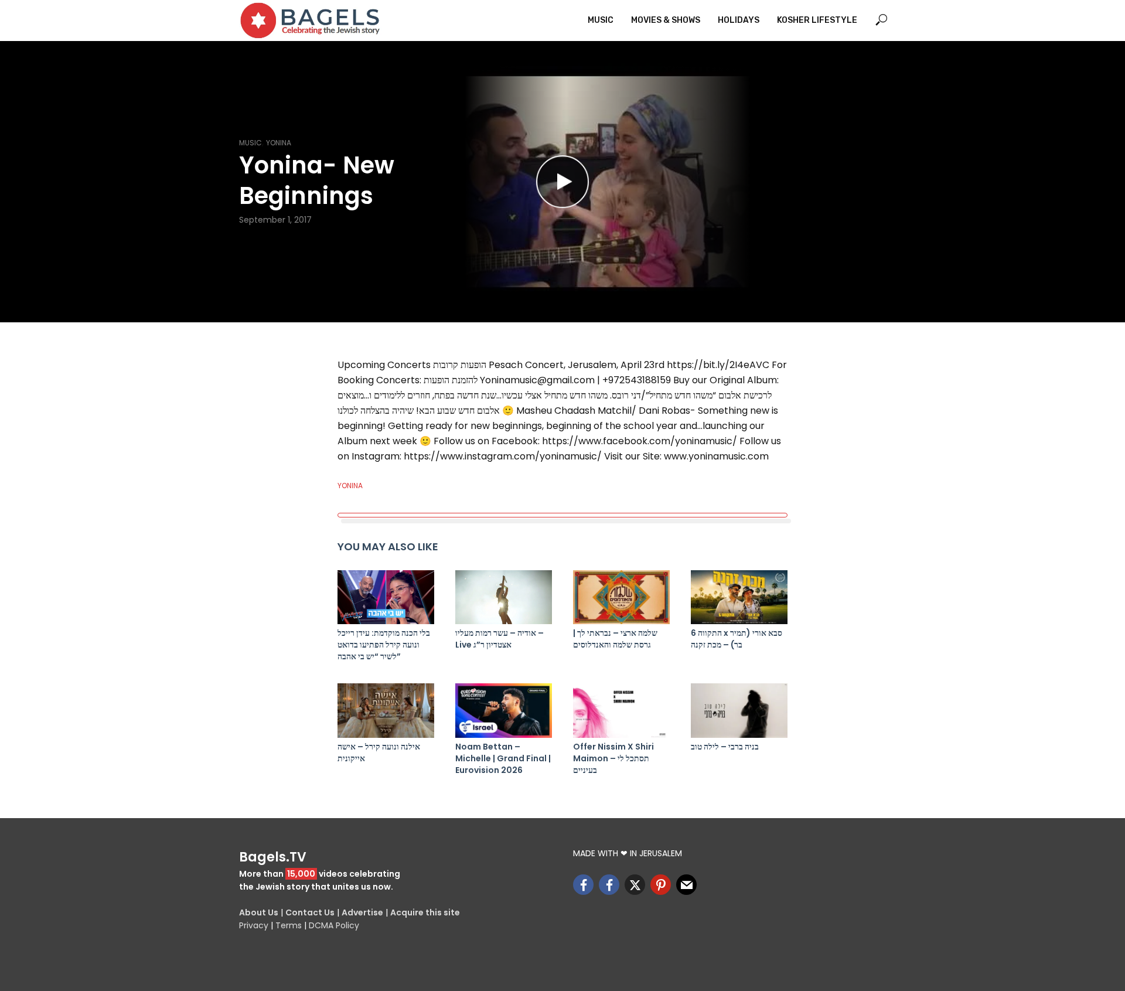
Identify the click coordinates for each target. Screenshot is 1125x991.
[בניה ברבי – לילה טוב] (739, 710)
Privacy (253, 925)
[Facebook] (583, 884)
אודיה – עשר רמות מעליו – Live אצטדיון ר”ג (499, 639)
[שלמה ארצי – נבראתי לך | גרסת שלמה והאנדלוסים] (621, 597)
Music (600, 20)
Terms (288, 925)
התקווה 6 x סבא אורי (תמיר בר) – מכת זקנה (736, 639)
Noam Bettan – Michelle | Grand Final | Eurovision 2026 (503, 758)
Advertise (362, 912)
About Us (258, 912)
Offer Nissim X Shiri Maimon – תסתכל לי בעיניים (613, 758)
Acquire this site (425, 912)
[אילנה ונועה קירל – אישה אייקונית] (386, 710)
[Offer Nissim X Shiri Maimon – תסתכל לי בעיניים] (621, 710)
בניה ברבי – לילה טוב (725, 746)
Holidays (738, 20)
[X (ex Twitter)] (635, 884)
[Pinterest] (660, 884)
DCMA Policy (334, 925)
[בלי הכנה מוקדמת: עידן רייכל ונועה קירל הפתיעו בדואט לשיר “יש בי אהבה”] (386, 597)
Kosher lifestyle (817, 20)
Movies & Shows (665, 20)
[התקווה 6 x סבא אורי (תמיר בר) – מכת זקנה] (739, 597)
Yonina (278, 143)
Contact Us (310, 912)
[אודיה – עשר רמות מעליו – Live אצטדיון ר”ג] (503, 597)
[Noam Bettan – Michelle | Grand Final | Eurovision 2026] (503, 710)
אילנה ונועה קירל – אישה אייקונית (379, 752)
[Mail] (686, 884)
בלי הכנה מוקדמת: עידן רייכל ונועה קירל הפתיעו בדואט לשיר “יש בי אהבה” (384, 644)
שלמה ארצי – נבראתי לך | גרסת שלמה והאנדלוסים (615, 639)
